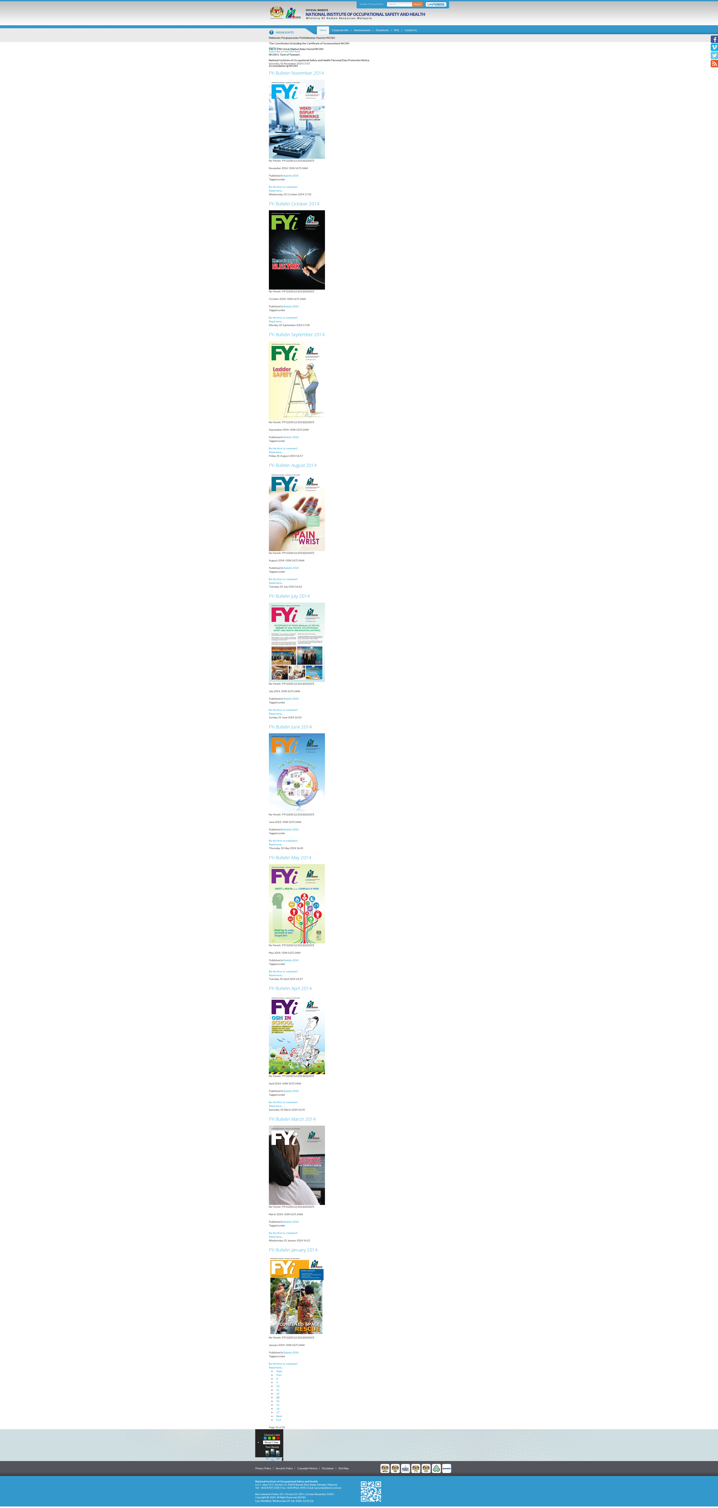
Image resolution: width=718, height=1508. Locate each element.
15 (277, 1404)
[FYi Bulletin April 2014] (297, 1034)
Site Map (343, 1468)
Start (279, 1371)
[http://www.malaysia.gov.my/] (385, 1468)
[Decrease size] (278, 1455)
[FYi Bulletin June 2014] (297, 772)
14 (277, 1401)
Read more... (276, 190)
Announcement (362, 30)
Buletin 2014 (291, 175)
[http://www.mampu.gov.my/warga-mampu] (446, 1468)
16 (277, 1408)
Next (279, 1416)
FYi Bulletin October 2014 (294, 204)
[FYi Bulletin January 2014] (297, 1295)
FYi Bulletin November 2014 (296, 73)
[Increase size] (267, 1455)
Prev (279, 1374)
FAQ (396, 30)
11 (277, 1389)
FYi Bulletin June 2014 (290, 727)
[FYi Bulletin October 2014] (297, 249)
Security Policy (284, 1468)
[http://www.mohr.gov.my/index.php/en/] (415, 1468)
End (278, 1419)
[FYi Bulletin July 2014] (297, 642)
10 (277, 1386)
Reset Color (272, 1442)
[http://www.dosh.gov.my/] (426, 1468)
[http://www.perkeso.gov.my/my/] (436, 1468)
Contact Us (411, 30)
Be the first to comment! (283, 186)
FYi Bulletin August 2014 (293, 465)
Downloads (382, 30)
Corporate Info (340, 30)
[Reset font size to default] (272, 1455)
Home (323, 30)
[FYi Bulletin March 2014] (297, 1165)
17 (277, 1412)
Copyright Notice (307, 1468)
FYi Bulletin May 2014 (290, 857)
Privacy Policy (263, 1468)
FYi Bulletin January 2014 (293, 1250)
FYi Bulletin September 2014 (297, 334)
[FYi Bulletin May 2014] (297, 903)
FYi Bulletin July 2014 (289, 596)
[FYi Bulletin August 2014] (297, 511)
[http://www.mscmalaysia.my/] (405, 1468)
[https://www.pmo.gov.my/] (395, 1468)
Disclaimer (328, 1468)
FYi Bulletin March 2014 (292, 1119)
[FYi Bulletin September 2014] (297, 380)
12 (277, 1393)
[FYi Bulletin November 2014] (297, 118)
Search (417, 4)
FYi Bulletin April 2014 (290, 988)
